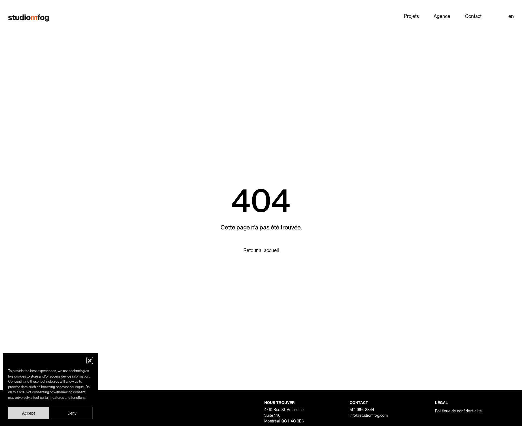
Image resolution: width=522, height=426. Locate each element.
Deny (72, 413)
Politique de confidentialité (458, 411)
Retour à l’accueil (261, 250)
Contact (473, 16)
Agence (442, 16)
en (511, 16)
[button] (89, 360)
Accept (28, 413)
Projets (411, 16)
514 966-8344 (362, 409)
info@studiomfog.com (369, 415)
